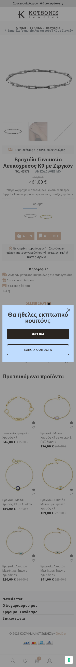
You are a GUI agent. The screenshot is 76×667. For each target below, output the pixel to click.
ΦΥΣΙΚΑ (38, 334)
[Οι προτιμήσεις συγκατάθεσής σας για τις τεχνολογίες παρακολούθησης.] (69, 660)
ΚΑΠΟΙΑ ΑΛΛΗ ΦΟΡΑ (38, 350)
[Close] (69, 310)
